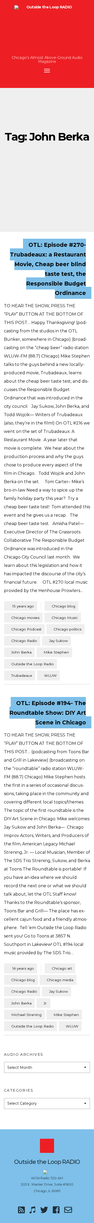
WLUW (50, 675)
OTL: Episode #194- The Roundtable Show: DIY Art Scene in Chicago (47, 713)
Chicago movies (25, 618)
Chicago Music (64, 618)
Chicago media (60, 980)
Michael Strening (26, 1015)
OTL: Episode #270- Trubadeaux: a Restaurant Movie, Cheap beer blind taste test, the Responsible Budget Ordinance (48, 269)
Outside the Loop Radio (32, 664)
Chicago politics (67, 629)
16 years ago (20, 968)
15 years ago (20, 606)
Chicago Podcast (26, 629)
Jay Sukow (58, 641)
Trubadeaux (21, 675)
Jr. (45, 1003)
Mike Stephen (56, 652)
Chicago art (62, 968)
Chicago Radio (24, 641)
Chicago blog (63, 606)
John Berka (21, 652)
